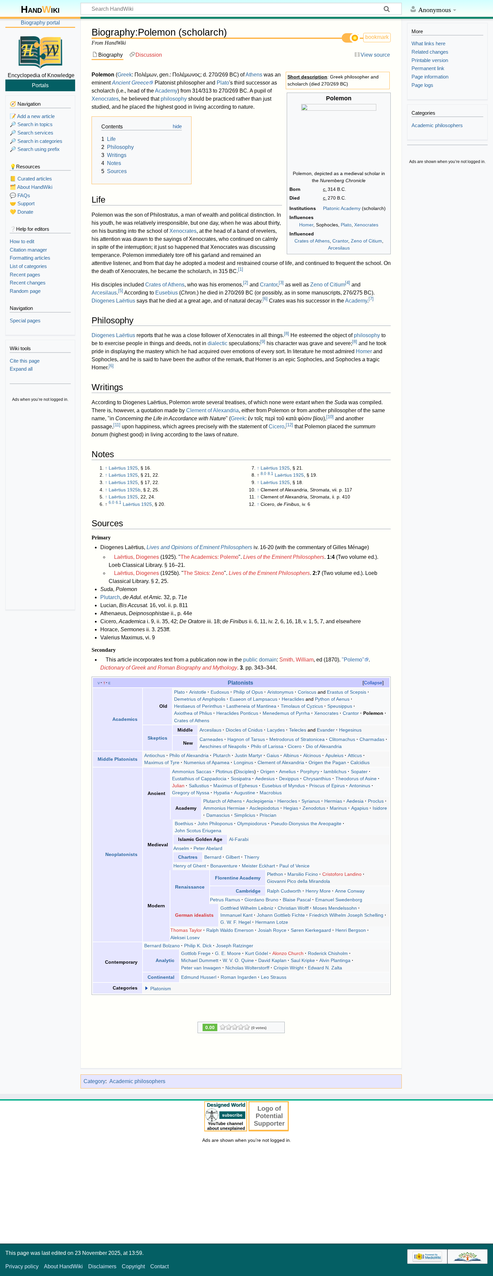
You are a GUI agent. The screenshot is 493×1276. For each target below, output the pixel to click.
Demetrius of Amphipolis (199, 699)
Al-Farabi (239, 839)
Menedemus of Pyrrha (286, 713)
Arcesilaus (339, 248)
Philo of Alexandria (189, 755)
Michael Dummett (199, 960)
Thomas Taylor (186, 930)
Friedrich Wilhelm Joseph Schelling (346, 915)
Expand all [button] (21, 369)
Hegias (290, 808)
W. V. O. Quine (238, 960)
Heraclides (293, 699)
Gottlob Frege (196, 953)
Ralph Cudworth (284, 891)
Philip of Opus (248, 692)
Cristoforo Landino (342, 874)
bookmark (377, 37)
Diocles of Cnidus (244, 730)
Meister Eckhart (258, 865)
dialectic (217, 343)
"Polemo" (353, 659)
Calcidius (360, 762)
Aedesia (355, 801)
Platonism (160, 988)
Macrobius (271, 792)
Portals (40, 85)
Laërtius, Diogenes (136, 557)
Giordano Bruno (261, 899)
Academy (166, 91)
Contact (159, 1266)
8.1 (270, 474)
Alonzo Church (288, 953)
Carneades (211, 739)
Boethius (184, 823)
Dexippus (289, 778)
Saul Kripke (303, 960)
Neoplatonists (121, 854)
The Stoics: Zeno (203, 573)
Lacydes (276, 730)
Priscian (268, 815)
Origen (267, 771)
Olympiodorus (252, 823)
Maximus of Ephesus (235, 785)
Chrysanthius (317, 778)
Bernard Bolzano (162, 945)
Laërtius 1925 (123, 468)
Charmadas (372, 739)
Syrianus (311, 801)
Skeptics (157, 738)
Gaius (273, 755)
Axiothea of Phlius (193, 713)
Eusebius (166, 293)
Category (94, 1081)
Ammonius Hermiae (224, 808)
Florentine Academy (238, 878)
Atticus (355, 755)
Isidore (380, 808)
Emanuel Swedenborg (338, 899)
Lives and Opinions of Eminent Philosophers (199, 547)
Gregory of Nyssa (190, 792)
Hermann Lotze (271, 922)
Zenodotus (314, 808)
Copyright (133, 1266)
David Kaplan (272, 960)
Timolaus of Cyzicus (302, 706)
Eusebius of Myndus (283, 785)
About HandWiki (63, 1266)
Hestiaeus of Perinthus (198, 706)
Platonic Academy (342, 208)
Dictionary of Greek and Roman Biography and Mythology (168, 668)
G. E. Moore (228, 953)
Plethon (275, 874)
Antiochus (154, 755)
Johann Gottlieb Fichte (281, 915)
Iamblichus (335, 771)
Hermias (333, 801)
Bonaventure (223, 865)
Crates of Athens (312, 241)
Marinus (338, 808)
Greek (124, 74)
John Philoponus (215, 823)
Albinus (291, 755)
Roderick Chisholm (328, 953)
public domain (260, 659)
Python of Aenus (332, 699)
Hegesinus (350, 730)
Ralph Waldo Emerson (230, 930)
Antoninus (359, 785)
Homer (306, 224)
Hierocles (287, 801)
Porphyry (309, 771)
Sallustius (199, 785)
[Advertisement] (40, 506)
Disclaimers (102, 1266)
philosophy (174, 99)
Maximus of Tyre (161, 762)
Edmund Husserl (198, 977)
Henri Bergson (350, 930)
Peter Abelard (208, 848)
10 (330, 416)
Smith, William (296, 659)
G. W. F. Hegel (235, 922)
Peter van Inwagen (201, 967)
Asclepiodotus (264, 808)
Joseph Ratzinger (234, 945)
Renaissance (190, 887)
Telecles (297, 730)
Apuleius (334, 755)
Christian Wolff (293, 908)
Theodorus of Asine (356, 778)
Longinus (243, 762)
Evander (326, 730)
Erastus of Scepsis (346, 692)
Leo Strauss (273, 977)
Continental (161, 977)
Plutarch (110, 597)
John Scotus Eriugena (198, 830)
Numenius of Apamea (206, 762)
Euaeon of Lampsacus (253, 699)
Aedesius (265, 778)
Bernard (212, 857)
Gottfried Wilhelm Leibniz (246, 908)
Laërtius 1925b (125, 489)
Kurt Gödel (256, 953)
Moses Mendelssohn (335, 908)
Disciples (244, 771)
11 (116, 424)
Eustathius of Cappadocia (199, 778)
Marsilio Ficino (302, 874)
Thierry (251, 857)
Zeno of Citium (366, 241)
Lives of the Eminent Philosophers (283, 557)
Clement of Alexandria (212, 410)
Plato (346, 224)
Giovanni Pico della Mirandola (298, 881)
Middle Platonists (118, 759)
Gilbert (233, 857)
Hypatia (222, 792)
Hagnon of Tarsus (246, 739)
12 (289, 424)
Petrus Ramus (225, 899)
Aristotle (197, 692)
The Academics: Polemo (209, 557)
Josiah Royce (272, 930)
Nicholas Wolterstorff (247, 967)
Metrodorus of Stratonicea (297, 739)
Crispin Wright (289, 967)
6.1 (118, 502)
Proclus (376, 801)
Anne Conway (350, 891)
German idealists (194, 915)
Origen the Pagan (327, 762)
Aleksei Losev (185, 937)
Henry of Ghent (189, 865)
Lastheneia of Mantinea (251, 706)
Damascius (218, 815)
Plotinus (224, 771)
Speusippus (339, 706)
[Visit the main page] (40, 51)
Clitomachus (342, 739)
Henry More (318, 891)
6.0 (111, 502)
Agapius (359, 808)
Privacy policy (22, 1266)
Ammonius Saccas (191, 771)
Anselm (181, 848)
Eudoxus (220, 692)
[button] (146, 988)
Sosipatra (241, 778)
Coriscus (307, 692)
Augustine (244, 792)
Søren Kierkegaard (311, 930)
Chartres (188, 857)
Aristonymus (280, 692)
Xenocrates (366, 224)
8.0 (263, 474)
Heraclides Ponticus (237, 713)
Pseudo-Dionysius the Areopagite (306, 823)
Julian (178, 785)
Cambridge (248, 891)
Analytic (165, 960)
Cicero (276, 426)
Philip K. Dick (198, 945)
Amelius (287, 771)
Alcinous (312, 755)
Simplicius (244, 815)
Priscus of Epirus (327, 785)
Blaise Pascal (297, 899)
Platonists (240, 683)
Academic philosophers (137, 1081)
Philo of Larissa (267, 746)
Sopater (359, 771)
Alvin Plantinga (334, 960)
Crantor (340, 241)
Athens (253, 74)
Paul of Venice (294, 865)
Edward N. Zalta (325, 967)
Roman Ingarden (239, 977)
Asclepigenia (259, 801)
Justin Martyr (248, 755)
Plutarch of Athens (222, 801)
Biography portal (40, 22)
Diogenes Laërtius (113, 301)
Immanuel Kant (236, 915)
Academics (125, 719)
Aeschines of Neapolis (223, 746)
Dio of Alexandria (324, 746)
